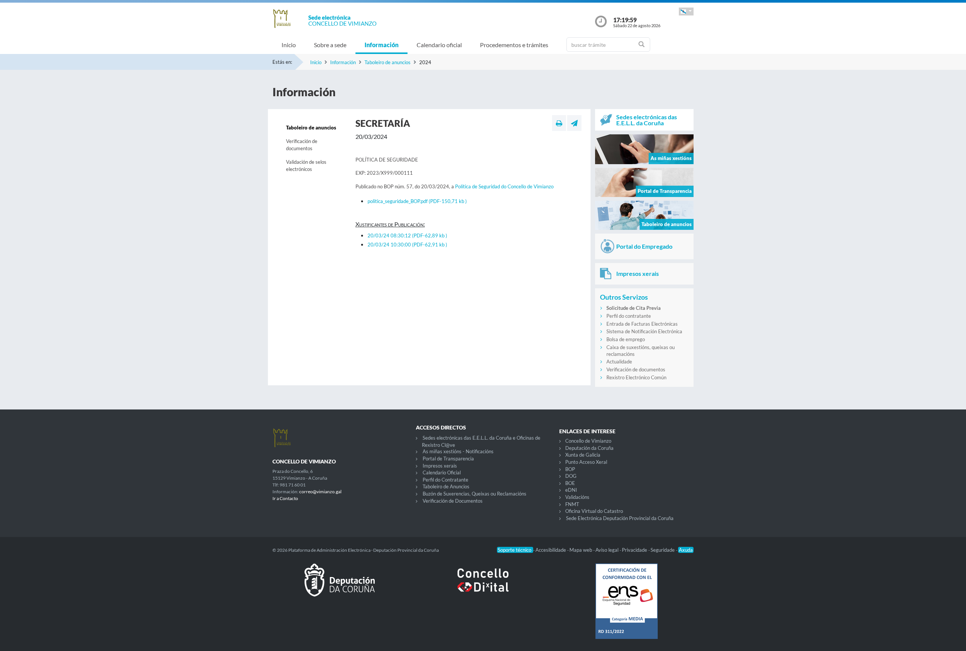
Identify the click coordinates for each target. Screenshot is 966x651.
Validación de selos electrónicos (306, 165)
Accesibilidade (551, 550)
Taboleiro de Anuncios (446, 486)
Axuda (686, 550)
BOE (570, 483)
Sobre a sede (330, 44)
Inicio (288, 44)
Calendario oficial (439, 44)
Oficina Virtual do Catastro (594, 511)
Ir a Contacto (285, 498)
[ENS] (626, 607)
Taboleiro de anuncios (388, 62)
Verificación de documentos (301, 145)
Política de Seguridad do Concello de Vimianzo (504, 186)
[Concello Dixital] (483, 586)
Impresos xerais (440, 466)
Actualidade (619, 362)
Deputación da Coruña (589, 448)
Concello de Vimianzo (588, 441)
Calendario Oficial (442, 472)
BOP (570, 469)
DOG (571, 476)
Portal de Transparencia (448, 459)
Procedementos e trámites (514, 44)
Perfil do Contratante (445, 480)
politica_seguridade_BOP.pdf (417, 201)
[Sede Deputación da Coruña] (339, 586)
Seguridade (663, 550)
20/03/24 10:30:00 (407, 245)
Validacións (577, 497)
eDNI (571, 490)
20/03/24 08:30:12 (407, 235)
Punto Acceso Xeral (586, 462)
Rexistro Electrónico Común (636, 377)
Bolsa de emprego (625, 339)
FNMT (572, 504)
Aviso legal (607, 550)
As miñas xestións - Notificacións (458, 451)
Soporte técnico (515, 550)
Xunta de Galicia (582, 455)
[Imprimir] (559, 123)
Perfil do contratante (628, 316)
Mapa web (581, 550)
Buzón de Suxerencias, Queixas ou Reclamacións (474, 494)
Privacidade (635, 550)
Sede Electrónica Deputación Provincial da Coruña (620, 518)
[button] (686, 11)
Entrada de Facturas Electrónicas (642, 324)
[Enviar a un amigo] (574, 123)
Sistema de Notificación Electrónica (644, 331)
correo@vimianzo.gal (320, 491)
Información (381, 44)
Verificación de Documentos (453, 501)
